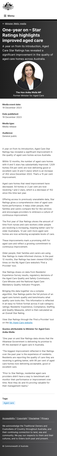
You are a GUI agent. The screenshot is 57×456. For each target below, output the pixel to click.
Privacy (45, 418)
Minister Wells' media (15, 23)
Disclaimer (34, 418)
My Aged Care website (20, 322)
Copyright (22, 418)
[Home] (8, 7)
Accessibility (8, 418)
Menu (10, 15)
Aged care (9, 403)
